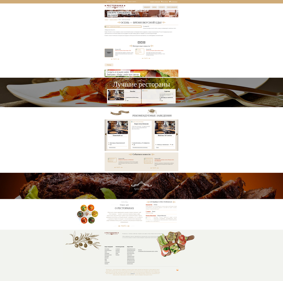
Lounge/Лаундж (108, 250)
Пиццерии (107, 256)
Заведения (147, 7)
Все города (165, 1)
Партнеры (118, 251)
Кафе (106, 251)
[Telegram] (141, 42)
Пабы (106, 260)
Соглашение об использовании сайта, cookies (148, 251)
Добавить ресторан (121, 1)
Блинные (106, 257)
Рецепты (140, 249)
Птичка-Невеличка (151, 215)
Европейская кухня (131, 248)
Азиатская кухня (130, 257)
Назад (109, 65)
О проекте (162, 7)
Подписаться (174, 1)
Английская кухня (131, 260)
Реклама (117, 254)
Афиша (113, 1)
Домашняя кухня (130, 256)
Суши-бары (107, 253)
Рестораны (107, 248)
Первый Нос (149, 204)
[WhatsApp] (144, 42)
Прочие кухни (130, 263)
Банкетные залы (108, 254)
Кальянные (107, 262)
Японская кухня (130, 251)
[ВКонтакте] (139, 42)
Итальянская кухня (131, 250)
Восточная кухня (130, 253)
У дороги (148, 211)
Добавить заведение (155, 1)
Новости (108, 1)
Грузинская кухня (130, 262)
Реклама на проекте (131, 1)
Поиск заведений (172, 7)
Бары (106, 259)
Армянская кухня (130, 259)
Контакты (118, 250)
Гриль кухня (129, 254)
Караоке (106, 263)
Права (117, 253)
